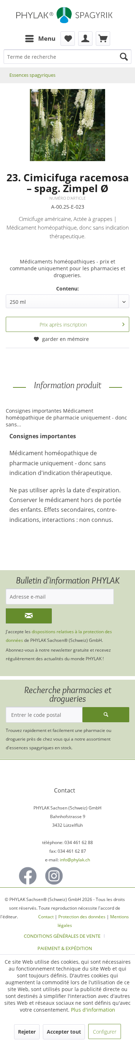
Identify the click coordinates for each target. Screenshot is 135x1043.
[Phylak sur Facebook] (27, 875)
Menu (46, 38)
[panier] (103, 38)
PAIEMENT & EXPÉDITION (64, 948)
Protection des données (81, 917)
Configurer (104, 1031)
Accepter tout (64, 1031)
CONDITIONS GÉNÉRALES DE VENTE (62, 936)
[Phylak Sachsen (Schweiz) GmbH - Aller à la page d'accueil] (67, 16)
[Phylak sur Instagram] (54, 875)
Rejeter (27, 1031)
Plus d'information (93, 1009)
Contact (46, 917)
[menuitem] (40, 38)
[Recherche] (123, 56)
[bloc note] (67, 38)
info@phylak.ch (75, 860)
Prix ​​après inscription (63, 324)
